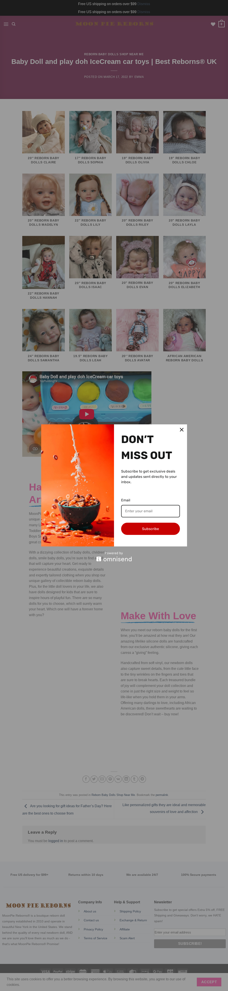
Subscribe (150, 529)
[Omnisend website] (114, 556)
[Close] (181, 429)
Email (125, 500)
